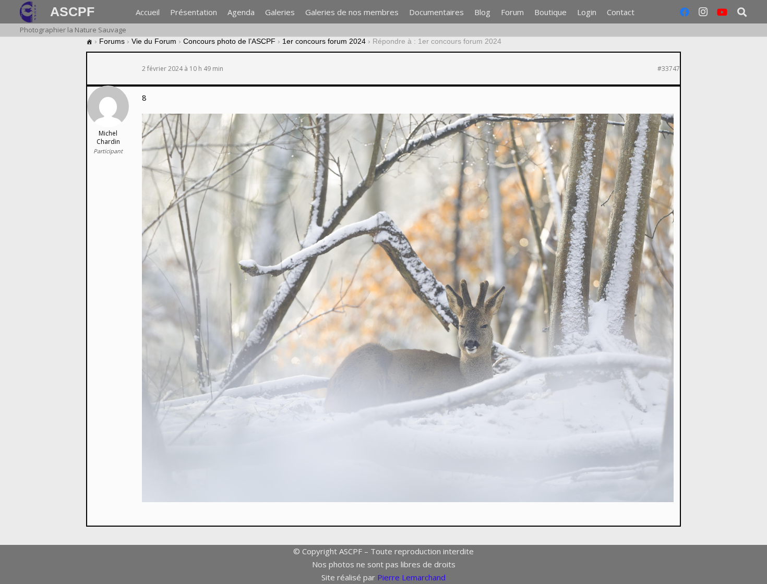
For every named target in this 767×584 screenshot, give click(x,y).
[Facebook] (684, 12)
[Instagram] (703, 12)
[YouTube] (722, 12)
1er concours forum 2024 (324, 41)
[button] (641, 12)
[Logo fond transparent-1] (30, 12)
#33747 (668, 69)
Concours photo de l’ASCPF (229, 41)
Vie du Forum (153, 41)
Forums (112, 41)
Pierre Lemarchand (411, 577)
